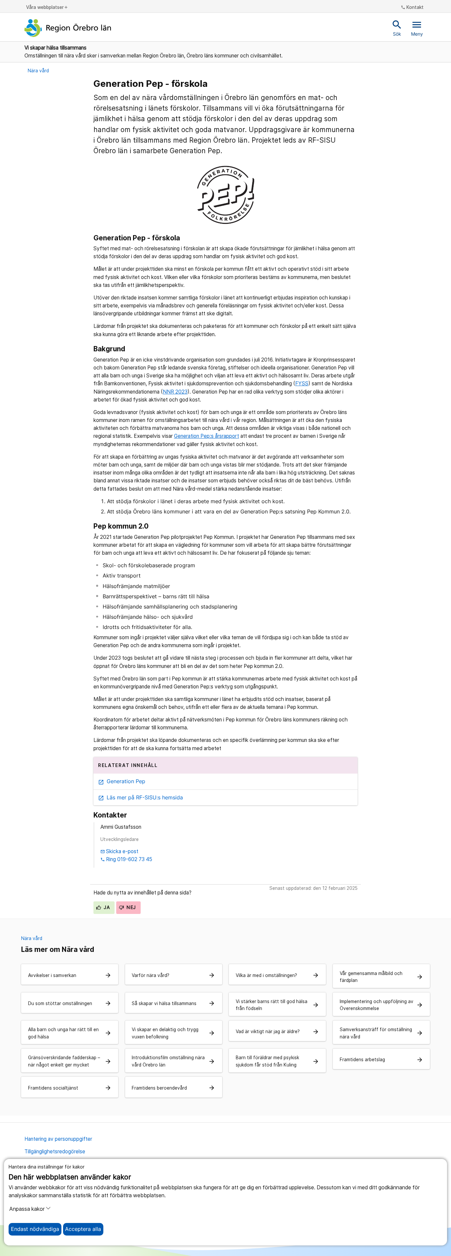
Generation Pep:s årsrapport (206, 436)
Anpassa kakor (27, 1209)
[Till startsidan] (68, 28)
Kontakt (412, 7)
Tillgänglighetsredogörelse (54, 1151)
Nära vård (38, 70)
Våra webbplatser (47, 7)
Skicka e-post (119, 851)
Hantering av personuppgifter (58, 1139)
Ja (106, 907)
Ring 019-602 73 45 (126, 859)
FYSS (301, 383)
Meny (417, 28)
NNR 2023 (175, 392)
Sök (397, 28)
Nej (130, 907)
